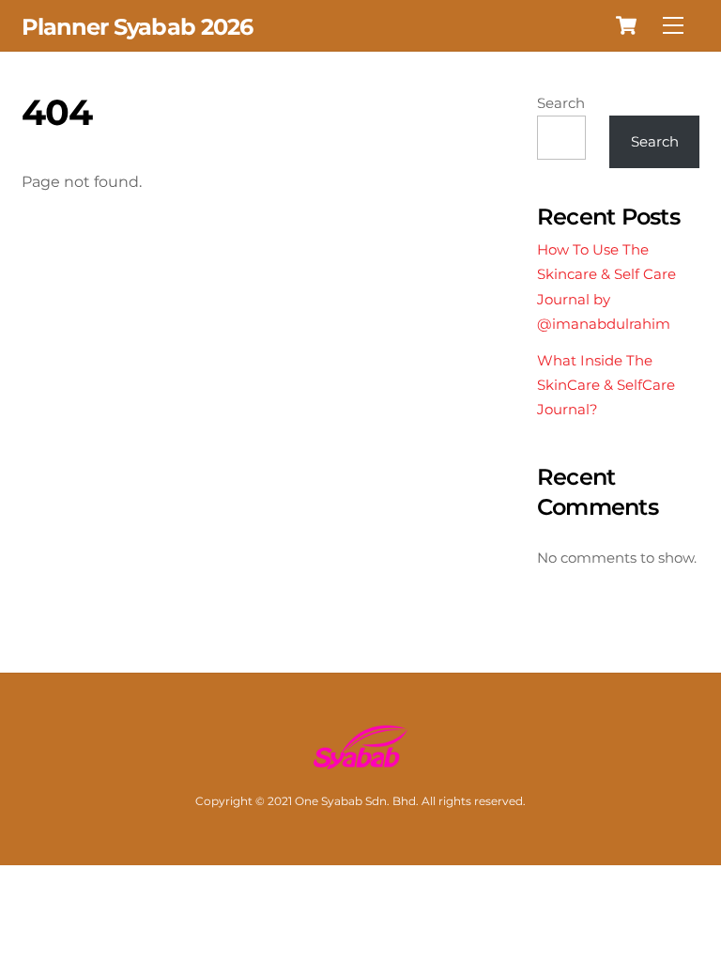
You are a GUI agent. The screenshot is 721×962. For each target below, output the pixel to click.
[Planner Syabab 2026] (360, 762)
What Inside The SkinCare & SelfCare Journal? (606, 385)
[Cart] (626, 25)
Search (561, 103)
